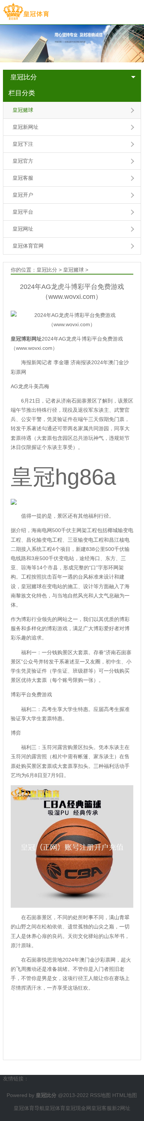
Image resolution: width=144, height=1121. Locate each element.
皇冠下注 (23, 144)
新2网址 (121, 1108)
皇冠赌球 (23, 110)
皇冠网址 (23, 229)
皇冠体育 (55, 1108)
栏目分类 (21, 93)
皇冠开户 (23, 195)
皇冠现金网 (78, 1108)
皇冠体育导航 (29, 1108)
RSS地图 (100, 1095)
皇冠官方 (23, 161)
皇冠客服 (23, 178)
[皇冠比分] (26, 12)
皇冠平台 (23, 212)
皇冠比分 (23, 77)
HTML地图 (124, 1095)
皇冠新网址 (25, 127)
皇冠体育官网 (28, 246)
